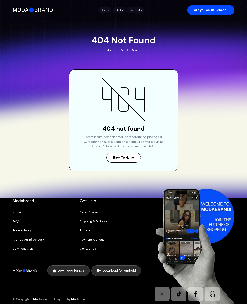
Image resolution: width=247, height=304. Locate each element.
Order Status (89, 212)
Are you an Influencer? (28, 240)
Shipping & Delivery (93, 221)
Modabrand (42, 299)
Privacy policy (22, 230)
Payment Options (92, 240)
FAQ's (16, 221)
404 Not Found (129, 50)
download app (23, 249)
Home (111, 50)
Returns (85, 230)
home (17, 212)
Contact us (88, 249)
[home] (34, 10)
